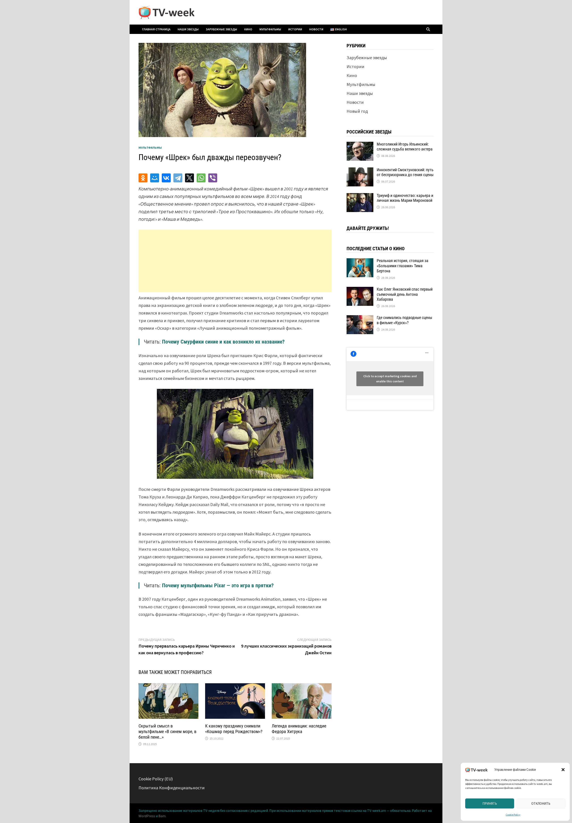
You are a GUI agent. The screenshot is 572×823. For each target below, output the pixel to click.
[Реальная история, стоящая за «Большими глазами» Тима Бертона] (360, 261)
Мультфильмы (270, 29)
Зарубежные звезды (221, 29)
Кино (248, 29)
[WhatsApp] (201, 177)
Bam (162, 816)
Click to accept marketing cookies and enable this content (390, 378)
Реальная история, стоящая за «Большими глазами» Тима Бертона (402, 265)
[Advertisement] (235, 261)
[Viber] (212, 177)
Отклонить (540, 803)
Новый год (357, 111)
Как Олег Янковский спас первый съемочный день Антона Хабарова (405, 294)
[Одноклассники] (143, 177)
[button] (563, 769)
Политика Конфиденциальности (172, 787)
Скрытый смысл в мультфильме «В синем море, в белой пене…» (167, 731)
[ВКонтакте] (166, 177)
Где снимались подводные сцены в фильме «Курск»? (404, 320)
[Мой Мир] (154, 177)
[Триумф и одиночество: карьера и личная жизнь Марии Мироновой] (360, 196)
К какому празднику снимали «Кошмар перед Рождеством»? (233, 728)
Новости (316, 29)
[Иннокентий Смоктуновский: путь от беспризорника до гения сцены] (360, 170)
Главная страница (156, 29)
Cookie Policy (513, 814)
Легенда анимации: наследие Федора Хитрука (299, 728)
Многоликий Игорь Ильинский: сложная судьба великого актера (405, 147)
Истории (295, 29)
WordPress (147, 816)
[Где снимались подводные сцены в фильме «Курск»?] (360, 318)
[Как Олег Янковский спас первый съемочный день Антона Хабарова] (360, 290)
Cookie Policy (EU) (156, 778)
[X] (189, 177)
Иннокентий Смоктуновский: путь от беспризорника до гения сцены (405, 172)
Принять (489, 803)
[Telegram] (177, 177)
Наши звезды (188, 29)
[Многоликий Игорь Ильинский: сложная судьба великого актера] (360, 145)
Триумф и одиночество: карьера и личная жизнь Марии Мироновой (405, 198)
